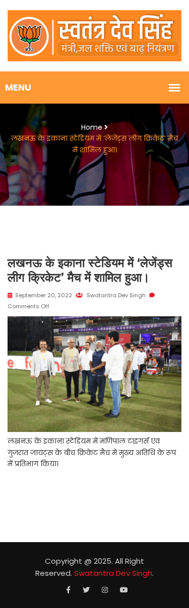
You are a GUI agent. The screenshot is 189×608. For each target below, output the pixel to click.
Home (91, 127)
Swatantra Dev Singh (115, 295)
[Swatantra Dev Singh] (94, 35)
